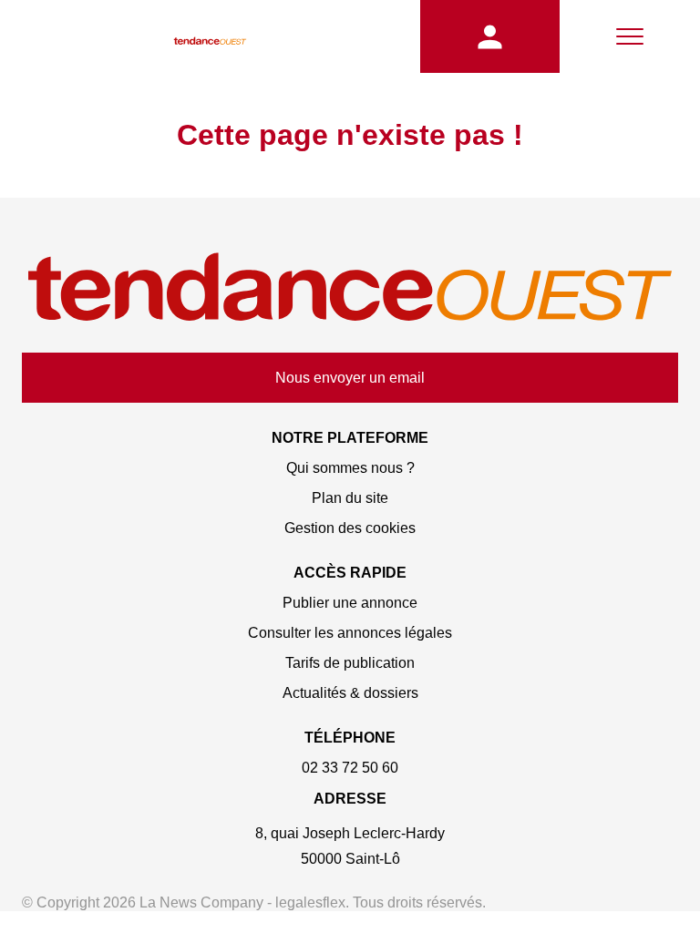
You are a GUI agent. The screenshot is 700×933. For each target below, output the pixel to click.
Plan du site (350, 498)
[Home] (350, 288)
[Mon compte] (490, 36)
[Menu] (630, 36)
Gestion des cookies (350, 528)
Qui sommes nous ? (350, 468)
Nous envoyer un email (350, 377)
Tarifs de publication (350, 663)
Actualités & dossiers (350, 693)
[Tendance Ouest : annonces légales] (210, 36)
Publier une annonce (350, 602)
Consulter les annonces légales (350, 633)
